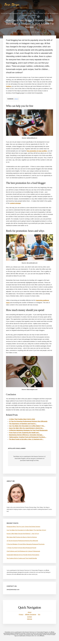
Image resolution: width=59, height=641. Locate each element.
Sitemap (29, 619)
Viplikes (8, 86)
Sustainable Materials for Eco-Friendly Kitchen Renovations (23, 554)
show (16, 99)
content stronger (15, 203)
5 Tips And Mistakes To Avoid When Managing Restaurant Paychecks (25, 544)
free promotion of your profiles (37, 151)
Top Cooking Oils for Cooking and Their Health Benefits (22, 558)
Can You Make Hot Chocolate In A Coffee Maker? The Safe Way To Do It (26, 530)
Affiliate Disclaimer (30, 614)
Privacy (21, 614)
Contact (29, 617)
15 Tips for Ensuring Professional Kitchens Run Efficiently (22, 540)
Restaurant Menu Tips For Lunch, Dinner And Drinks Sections (23, 526)
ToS (39, 614)
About (29, 612)
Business (15, 32)
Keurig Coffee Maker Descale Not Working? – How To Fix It (23, 533)
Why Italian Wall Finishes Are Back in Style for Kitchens (22, 537)
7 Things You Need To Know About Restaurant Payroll (21, 547)
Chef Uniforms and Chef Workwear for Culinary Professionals (23, 551)
